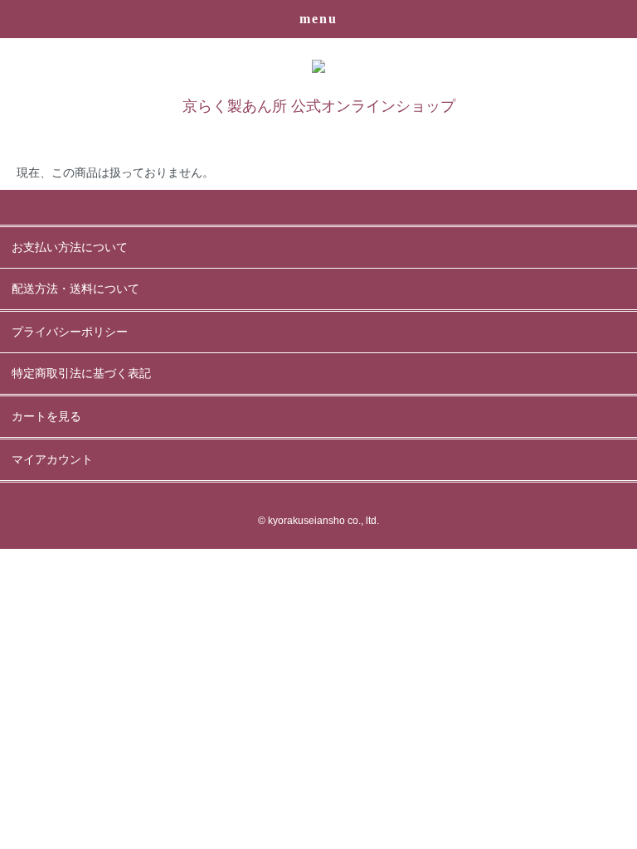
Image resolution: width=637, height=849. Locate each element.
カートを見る (46, 416)
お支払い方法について (70, 247)
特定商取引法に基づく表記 (81, 373)
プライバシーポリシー (70, 332)
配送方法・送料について (75, 289)
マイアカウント (52, 460)
